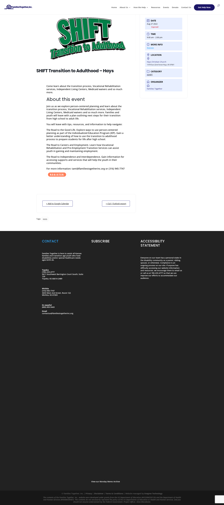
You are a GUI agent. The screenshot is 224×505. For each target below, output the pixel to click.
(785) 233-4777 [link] (48, 272)
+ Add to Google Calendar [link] (57, 203)
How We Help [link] (140, 7)
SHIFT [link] (150, 74)
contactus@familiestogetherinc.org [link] (57, 313)
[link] (18, 6)
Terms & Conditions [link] (114, 493)
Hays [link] (45, 219)
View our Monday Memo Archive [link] (105, 481)
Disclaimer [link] (98, 493)
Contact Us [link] (186, 7)
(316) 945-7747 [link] (48, 290)
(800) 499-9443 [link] (48, 307)
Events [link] (166, 7)
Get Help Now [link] (204, 7)
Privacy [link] (89, 493)
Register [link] (150, 48)
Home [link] (114, 7)
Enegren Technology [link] (153, 493)
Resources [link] (155, 7)
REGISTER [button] (57, 174)
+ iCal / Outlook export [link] (116, 203)
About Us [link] (124, 7)
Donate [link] (175, 7)
